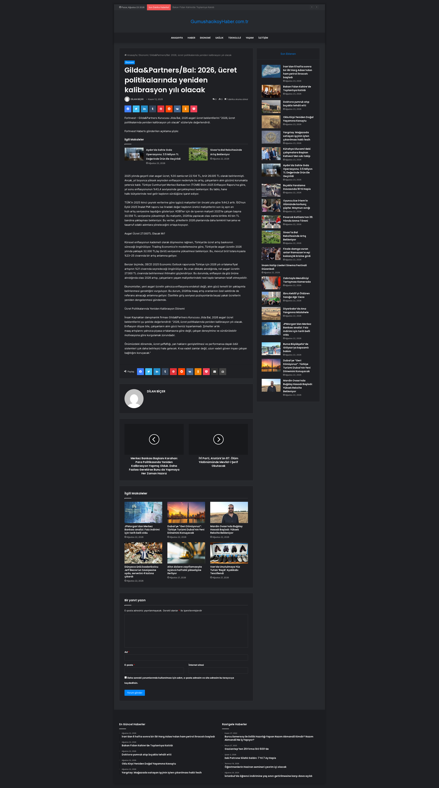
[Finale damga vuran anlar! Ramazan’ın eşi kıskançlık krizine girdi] (271, 253)
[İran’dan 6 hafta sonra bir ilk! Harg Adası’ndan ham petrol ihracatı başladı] (271, 71)
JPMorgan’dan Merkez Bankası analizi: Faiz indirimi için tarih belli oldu (142, 530)
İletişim (263, 37)
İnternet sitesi (196, 664)
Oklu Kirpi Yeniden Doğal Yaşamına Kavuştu (298, 118)
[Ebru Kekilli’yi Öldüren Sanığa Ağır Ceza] (271, 298)
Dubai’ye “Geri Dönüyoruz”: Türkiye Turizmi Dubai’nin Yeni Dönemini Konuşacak (185, 530)
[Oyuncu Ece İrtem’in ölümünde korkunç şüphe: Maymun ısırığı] (271, 205)
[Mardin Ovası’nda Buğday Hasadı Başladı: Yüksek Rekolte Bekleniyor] (229, 512)
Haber (191, 37)
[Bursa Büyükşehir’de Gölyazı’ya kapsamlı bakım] (271, 348)
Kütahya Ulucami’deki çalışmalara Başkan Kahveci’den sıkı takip (297, 152)
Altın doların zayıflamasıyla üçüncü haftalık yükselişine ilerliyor (184, 570)
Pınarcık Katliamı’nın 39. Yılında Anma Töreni (298, 218)
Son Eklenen (288, 53)
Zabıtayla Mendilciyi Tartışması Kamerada (297, 279)
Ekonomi (205, 37)
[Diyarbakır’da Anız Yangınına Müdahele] (271, 313)
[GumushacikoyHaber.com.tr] (219, 21)
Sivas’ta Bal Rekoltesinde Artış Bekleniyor (294, 236)
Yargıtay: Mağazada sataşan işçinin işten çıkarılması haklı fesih (296, 136)
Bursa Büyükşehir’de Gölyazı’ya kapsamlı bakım (296, 347)
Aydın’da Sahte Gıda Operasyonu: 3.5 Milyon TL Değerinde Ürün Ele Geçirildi (163, 154)
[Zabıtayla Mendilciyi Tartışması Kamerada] (271, 282)
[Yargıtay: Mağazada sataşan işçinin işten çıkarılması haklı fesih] (271, 137)
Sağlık (219, 37)
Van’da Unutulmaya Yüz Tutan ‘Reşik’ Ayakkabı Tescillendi (225, 570)
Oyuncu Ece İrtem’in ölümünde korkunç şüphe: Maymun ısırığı (296, 204)
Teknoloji (234, 37)
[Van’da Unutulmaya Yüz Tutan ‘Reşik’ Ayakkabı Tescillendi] (229, 553)
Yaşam (250, 37)
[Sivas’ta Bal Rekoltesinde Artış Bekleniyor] (198, 154)
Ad (126, 652)
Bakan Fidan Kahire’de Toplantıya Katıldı (297, 88)
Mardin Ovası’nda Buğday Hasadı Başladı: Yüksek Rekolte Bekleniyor (226, 530)
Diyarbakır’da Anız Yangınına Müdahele (296, 310)
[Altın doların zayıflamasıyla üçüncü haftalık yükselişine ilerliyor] (186, 553)
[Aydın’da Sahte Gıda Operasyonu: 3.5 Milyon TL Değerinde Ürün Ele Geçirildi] (134, 154)
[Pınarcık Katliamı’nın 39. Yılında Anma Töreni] (271, 221)
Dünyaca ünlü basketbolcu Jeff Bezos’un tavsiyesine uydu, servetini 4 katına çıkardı (141, 571)
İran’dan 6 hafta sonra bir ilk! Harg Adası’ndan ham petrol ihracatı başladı (297, 72)
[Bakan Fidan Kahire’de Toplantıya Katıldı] (271, 91)
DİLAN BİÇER (137, 99)
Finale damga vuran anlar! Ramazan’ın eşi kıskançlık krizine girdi (297, 252)
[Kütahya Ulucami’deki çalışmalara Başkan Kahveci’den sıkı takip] (271, 153)
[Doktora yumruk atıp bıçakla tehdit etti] (271, 106)
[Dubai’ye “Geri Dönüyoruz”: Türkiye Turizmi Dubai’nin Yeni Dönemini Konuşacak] (186, 512)
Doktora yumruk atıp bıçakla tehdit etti (193, 7)
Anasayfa (177, 37)
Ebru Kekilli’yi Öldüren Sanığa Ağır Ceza (296, 295)
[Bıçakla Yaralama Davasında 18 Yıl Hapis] (271, 190)
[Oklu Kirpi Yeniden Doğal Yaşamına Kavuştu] (271, 121)
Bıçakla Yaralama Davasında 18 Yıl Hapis (297, 187)
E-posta (129, 664)
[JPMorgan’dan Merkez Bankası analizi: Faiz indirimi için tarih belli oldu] (143, 512)
